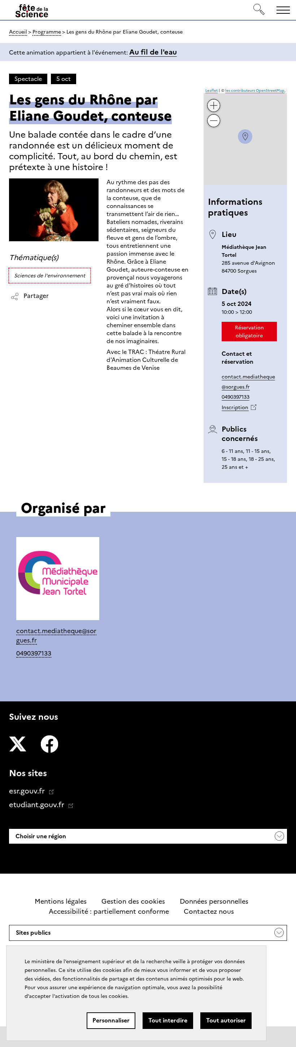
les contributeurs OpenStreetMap (254, 90)
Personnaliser (111, 1020)
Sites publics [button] (33, 934)
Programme (46, 32)
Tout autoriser (226, 1020)
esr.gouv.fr (28, 791)
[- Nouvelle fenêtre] (17, 745)
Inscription (235, 407)
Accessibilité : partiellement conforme (109, 912)
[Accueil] (32, 11)
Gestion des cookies (133, 901)
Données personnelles (214, 901)
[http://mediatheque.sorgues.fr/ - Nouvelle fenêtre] (57, 580)
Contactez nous (209, 912)
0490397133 (235, 397)
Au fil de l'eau (153, 52)
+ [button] (214, 100)
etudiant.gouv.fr (37, 804)
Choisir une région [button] (40, 836)
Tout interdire (167, 1020)
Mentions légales (61, 901)
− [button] (214, 115)
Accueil (18, 32)
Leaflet (211, 90)
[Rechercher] (259, 10)
